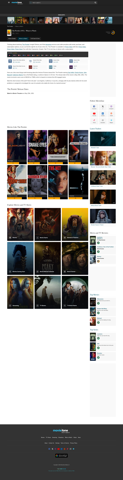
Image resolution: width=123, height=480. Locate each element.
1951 (13, 33)
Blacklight (10, 160)
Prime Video (68, 47)
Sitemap (57, 443)
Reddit (111, 115)
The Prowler (10, 26)
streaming (48, 44)
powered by (10, 52)
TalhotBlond (72, 160)
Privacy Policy (73, 443)
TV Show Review (101, 240)
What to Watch (68, 437)
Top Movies (94, 294)
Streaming (54, 437)
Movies (43, 437)
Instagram (111, 108)
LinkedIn (103, 115)
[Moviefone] (18, 2)
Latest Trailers (95, 128)
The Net (51, 196)
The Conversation (53, 160)
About (46, 443)
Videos (75, 437)
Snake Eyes (32, 160)
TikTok (94, 122)
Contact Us (51, 443)
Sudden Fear (32, 196)
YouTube (94, 115)
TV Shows (48, 437)
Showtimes (61, 437)
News (79, 437)
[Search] (95, 2)
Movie (17, 33)
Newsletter (103, 122)
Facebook (94, 108)
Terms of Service (65, 443)
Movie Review (100, 248)
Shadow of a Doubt (12, 196)
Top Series (94, 329)
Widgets (111, 122)
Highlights (61, 15)
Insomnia (72, 196)
